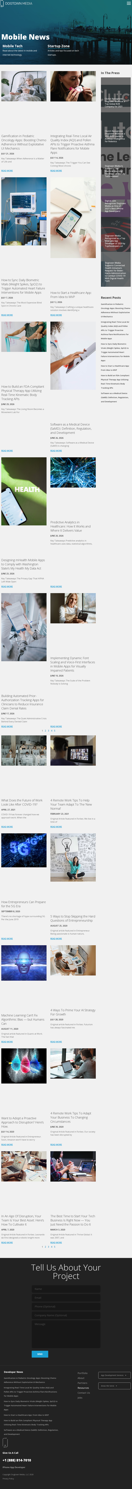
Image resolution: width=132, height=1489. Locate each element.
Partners (82, 1382)
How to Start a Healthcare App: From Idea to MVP (71, 294)
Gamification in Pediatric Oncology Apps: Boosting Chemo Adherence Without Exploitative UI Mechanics (23, 142)
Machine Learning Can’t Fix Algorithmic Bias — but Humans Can (22, 1019)
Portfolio (83, 1373)
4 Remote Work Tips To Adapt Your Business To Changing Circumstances (70, 1117)
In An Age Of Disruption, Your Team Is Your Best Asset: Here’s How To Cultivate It (22, 1220)
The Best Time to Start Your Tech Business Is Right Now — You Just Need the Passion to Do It (72, 1220)
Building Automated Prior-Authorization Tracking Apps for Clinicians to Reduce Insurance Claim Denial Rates (22, 702)
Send (40, 1354)
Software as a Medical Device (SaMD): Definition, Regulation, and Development (71, 428)
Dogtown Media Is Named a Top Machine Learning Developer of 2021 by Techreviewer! (115, 171)
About (81, 1378)
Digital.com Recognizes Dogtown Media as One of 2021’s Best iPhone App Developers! (115, 206)
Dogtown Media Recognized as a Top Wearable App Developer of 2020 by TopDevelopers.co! (115, 240)
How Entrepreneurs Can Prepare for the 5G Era (23, 904)
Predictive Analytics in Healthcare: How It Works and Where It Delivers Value (70, 526)
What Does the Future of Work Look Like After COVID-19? (21, 802)
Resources (83, 1387)
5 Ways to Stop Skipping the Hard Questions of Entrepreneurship (72, 918)
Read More (7, 170)
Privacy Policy (8, 1478)
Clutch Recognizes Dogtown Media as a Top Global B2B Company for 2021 (115, 102)
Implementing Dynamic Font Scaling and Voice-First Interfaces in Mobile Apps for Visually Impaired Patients (72, 664)
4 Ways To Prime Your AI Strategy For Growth (72, 1012)
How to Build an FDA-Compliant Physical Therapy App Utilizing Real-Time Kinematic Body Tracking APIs (22, 392)
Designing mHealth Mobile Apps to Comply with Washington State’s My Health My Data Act (23, 564)
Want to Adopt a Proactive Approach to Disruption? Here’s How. (22, 1122)
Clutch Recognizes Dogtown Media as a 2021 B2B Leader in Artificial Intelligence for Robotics (115, 136)
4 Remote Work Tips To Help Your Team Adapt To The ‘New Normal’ (71, 804)
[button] (129, 3)
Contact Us (84, 1392)
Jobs (80, 1397)
